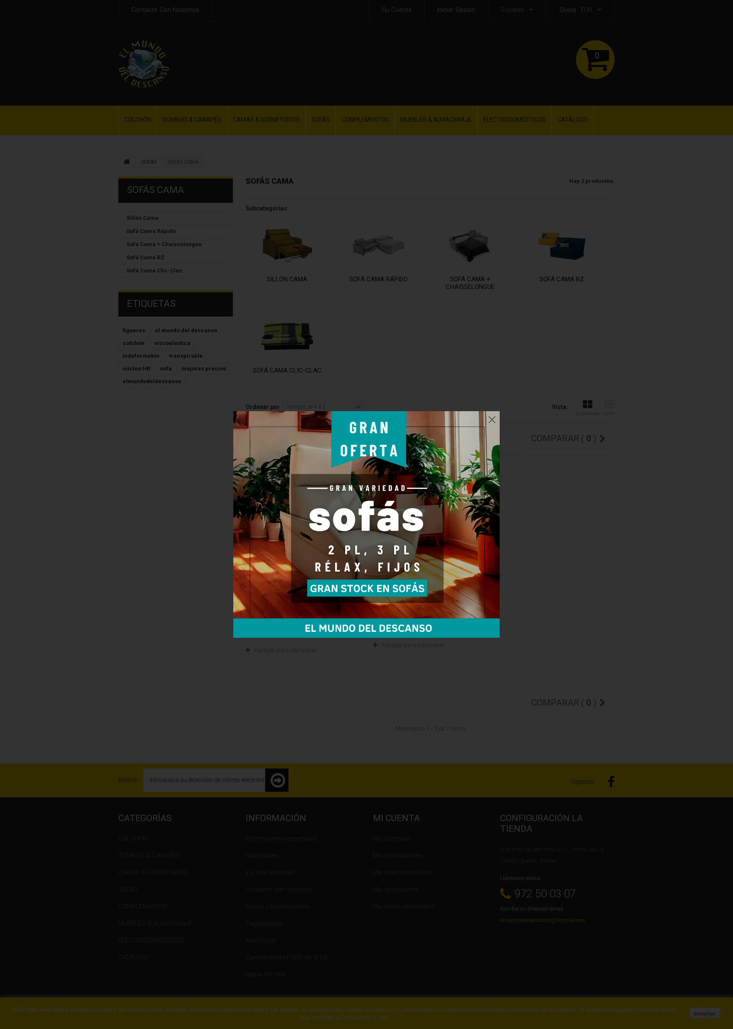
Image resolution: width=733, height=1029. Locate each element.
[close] (492, 417)
